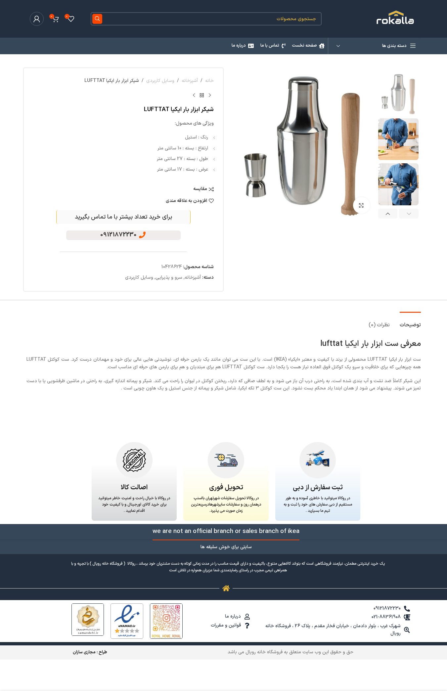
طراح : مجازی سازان (90, 652)
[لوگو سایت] (396, 18)
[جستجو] (97, 19)
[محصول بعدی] (194, 95)
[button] (409, 214)
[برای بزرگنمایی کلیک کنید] (361, 205)
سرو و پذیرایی (169, 277)
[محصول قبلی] (210, 95)
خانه (209, 80)
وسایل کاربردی (160, 80)
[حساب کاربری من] (36, 18)
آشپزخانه (190, 80)
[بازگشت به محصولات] (202, 95)
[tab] (410, 322)
